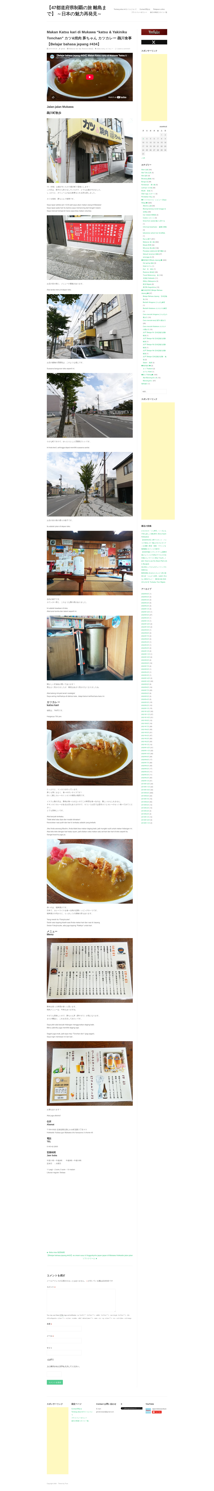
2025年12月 (145, 612)
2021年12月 (145, 711)
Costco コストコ (148, 218)
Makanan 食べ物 (75, 48)
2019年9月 (145, 793)
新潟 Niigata (147, 284)
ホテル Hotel (147, 371)
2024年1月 (145, 651)
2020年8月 (145, 759)
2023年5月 (145, 669)
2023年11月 (145, 654)
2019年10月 (145, 790)
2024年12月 (145, 624)
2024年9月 (145, 630)
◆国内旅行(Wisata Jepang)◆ (151, 260)
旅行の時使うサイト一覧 (158, 12)
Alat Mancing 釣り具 (150, 377)
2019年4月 (145, 808)
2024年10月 (145, 627)
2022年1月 (145, 708)
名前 (49, 1323)
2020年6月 (145, 765)
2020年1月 (145, 781)
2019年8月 (145, 796)
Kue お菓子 (147, 239)
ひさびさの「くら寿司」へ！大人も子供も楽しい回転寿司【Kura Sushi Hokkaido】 (153, 534)
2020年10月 (145, 753)
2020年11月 (145, 750)
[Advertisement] (154, 87)
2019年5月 (145, 805)
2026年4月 (145, 600)
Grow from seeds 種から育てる (154, 221)
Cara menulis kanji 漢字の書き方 (154, 320)
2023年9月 (145, 660)
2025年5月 (145, 615)
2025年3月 (145, 618)
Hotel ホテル (147, 266)
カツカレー (109, 48)
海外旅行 (144, 383)
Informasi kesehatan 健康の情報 (155, 227)
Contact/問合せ (145, 9)
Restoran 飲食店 (87, 48)
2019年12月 (145, 784)
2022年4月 (145, 699)
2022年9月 (145, 684)
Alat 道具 (144, 175)
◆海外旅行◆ (146, 365)
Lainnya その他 (146, 188)
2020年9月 (145, 756)
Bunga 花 (144, 181)
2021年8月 (145, 723)
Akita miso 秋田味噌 (57, 1252)
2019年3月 (145, 811)
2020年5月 (145, 768)
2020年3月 (145, 774)
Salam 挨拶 (147, 362)
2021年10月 (145, 717)
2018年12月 (145, 820)
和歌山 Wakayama (149, 281)
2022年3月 (145, 702)
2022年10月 (145, 681)
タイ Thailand (148, 368)
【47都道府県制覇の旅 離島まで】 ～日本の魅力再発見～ (77, 10)
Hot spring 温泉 (148, 263)
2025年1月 (145, 621)
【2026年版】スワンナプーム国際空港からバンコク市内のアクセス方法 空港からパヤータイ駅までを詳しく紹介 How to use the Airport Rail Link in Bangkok (154, 558)
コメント (51, 1287)
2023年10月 (145, 657)
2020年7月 (145, 762)
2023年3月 (145, 675)
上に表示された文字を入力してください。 (64, 1366)
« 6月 (143, 158)
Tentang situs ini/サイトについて (125, 9)
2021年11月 (145, 714)
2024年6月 (145, 639)
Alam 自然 (144, 169)
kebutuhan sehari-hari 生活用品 (154, 233)
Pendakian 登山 (146, 197)
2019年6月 (145, 802)
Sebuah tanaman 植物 (151, 254)
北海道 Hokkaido (149, 278)
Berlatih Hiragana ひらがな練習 (154, 302)
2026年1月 (145, 609)
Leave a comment (123, 48)
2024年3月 (145, 645)
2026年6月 (145, 597)
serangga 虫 (147, 257)
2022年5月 (145, 696)
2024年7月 (145, 636)
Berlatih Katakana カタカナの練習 (155, 308)
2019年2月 (145, 814)
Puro (66, 1483)
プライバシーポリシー (139, 12)
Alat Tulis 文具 (146, 172)
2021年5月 (145, 732)
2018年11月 (145, 823)
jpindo (63, 48)
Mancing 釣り (147, 380)
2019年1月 (145, 817)
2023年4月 (145, 672)
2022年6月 (145, 693)
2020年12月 (145, 747)
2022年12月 (145, 678)
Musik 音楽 (145, 191)
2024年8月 (145, 633)
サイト (49, 1347)
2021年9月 (145, 720)
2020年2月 (145, 777)
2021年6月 (145, 729)
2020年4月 (145, 771)
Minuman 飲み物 (149, 248)
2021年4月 (145, 735)
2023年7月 (145, 666)
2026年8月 (145, 594)
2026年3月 (145, 603)
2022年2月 (145, 705)
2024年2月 (145, 648)
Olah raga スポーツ (148, 194)
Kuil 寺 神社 (148, 269)
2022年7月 (145, 690)
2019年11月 (145, 787)
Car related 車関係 (149, 215)
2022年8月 (145, 687)
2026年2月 (145, 606)
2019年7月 (145, 799)
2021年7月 (145, 726)
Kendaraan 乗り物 (148, 184)
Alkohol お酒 (147, 206)
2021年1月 (145, 744)
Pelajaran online (159, 9)
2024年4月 (145, 642)
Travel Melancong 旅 (151, 275)
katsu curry (101, 48)
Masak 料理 (147, 245)
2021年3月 (145, 738)
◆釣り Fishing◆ (147, 374)
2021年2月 (145, 741)
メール (50, 1336)
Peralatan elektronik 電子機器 (153, 251)
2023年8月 (145, 663)
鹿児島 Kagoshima (149, 287)
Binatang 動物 (146, 178)
